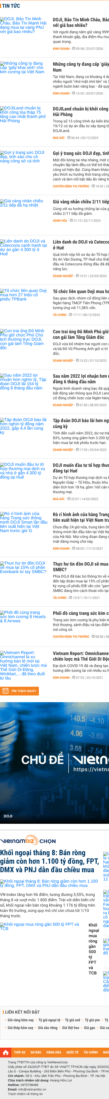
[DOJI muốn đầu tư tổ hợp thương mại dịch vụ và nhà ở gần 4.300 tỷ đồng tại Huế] (24, 479)
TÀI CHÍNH (91, 1053)
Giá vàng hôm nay (21, 1020)
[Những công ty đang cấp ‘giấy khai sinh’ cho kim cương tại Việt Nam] (24, 77)
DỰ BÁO (36, 1053)
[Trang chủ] (6, 1052)
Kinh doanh (61, 49)
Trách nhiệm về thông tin (25, 1094)
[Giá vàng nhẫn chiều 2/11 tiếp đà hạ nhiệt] (24, 215)
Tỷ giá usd (72, 1020)
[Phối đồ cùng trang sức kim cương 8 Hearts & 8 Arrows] (24, 627)
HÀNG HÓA (54, 1053)
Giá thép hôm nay (20, 1028)
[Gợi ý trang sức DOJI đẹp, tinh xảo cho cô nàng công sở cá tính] (24, 167)
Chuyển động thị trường (71, 186)
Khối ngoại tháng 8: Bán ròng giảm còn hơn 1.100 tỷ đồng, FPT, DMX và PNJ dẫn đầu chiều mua (49, 861)
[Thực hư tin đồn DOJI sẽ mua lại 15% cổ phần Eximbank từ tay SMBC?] (24, 577)
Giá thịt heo (70, 1028)
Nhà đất (59, 138)
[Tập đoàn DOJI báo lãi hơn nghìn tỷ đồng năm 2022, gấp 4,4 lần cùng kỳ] (24, 434)
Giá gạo (89, 1028)
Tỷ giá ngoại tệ (49, 1020)
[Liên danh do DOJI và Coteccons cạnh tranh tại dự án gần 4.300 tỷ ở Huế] (24, 255)
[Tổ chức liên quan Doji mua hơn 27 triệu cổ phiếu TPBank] (24, 305)
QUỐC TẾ (72, 1053)
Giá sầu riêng (47, 1028)
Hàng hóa (60, 221)
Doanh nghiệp (63, 276)
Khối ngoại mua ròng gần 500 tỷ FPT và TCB (94, 949)
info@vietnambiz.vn (32, 1089)
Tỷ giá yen (92, 1020)
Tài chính (59, 315)
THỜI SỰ (19, 1053)
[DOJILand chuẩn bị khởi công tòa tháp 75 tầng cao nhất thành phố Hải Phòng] (24, 122)
